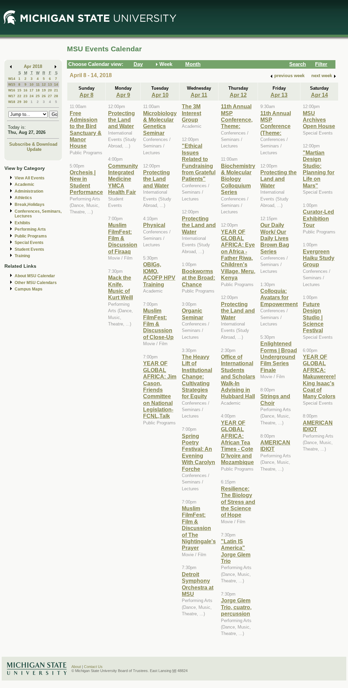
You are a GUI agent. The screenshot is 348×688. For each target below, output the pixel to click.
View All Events (30, 178)
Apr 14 (319, 95)
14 (56, 84)
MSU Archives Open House (319, 119)
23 (25, 96)
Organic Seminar (192, 313)
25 (38, 96)
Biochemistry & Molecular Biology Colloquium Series (238, 179)
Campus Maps (28, 289)
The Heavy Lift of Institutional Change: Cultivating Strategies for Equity (197, 376)
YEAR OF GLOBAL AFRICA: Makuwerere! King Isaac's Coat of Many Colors (319, 376)
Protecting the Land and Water (121, 119)
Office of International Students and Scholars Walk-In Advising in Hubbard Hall (238, 376)
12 (44, 84)
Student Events (29, 249)
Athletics (23, 197)
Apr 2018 (33, 66)
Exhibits (22, 222)
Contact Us (93, 667)
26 (44, 96)
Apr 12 (238, 95)
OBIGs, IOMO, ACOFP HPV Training (159, 274)
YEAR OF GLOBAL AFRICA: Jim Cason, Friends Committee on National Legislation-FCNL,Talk (159, 389)
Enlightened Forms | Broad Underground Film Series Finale (278, 356)
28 (56, 96)
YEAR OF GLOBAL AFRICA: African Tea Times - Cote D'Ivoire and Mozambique (237, 442)
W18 (11, 102)
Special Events (29, 242)
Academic (24, 184)
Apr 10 (160, 95)
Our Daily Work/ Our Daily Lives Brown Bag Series (274, 238)
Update (34, 149)
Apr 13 (279, 95)
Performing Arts (30, 229)
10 (32, 84)
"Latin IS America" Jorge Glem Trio (235, 551)
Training (22, 255)
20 (50, 90)
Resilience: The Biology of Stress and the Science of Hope (238, 502)
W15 (11, 84)
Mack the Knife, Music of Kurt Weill (120, 287)
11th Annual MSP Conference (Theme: (275, 123)
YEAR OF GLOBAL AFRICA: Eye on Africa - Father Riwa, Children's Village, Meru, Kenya (238, 255)
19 (44, 90)
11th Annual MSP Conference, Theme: (237, 116)
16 (25, 90)
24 (32, 96)
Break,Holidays (30, 204)
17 (32, 90)
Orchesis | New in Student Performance (86, 182)
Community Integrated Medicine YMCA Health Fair (123, 179)
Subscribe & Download (33, 144)
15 (19, 90)
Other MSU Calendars (36, 282)
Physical (154, 225)
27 (50, 96)
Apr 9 (123, 95)
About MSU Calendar (35, 276)
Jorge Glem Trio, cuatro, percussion (236, 607)
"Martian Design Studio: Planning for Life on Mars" (318, 169)
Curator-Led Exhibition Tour (318, 218)
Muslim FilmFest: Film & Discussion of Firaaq (122, 238)
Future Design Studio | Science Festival (313, 317)
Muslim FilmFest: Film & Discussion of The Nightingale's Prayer (199, 528)
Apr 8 (86, 95)
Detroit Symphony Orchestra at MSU (197, 584)
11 (38, 84)
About (76, 667)
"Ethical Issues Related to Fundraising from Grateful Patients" (198, 162)
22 (19, 96)
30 (25, 102)
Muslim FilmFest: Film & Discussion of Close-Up (158, 323)
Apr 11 (199, 95)
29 (19, 102)
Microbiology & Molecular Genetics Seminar (160, 123)
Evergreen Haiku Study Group (318, 258)
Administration (29, 191)
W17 (11, 96)
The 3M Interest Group (191, 113)
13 (50, 84)
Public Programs (31, 236)
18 (38, 90)
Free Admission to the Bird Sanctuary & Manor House (86, 129)
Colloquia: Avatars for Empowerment (279, 297)
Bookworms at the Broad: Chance (198, 277)
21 (56, 90)
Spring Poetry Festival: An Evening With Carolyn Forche (198, 452)
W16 (11, 90)
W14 (11, 79)
